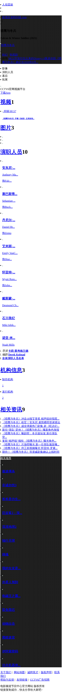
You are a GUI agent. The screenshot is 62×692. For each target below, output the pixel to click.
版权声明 (46, 672)
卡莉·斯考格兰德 (18, 350)
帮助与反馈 (7, 679)
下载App (5, 92)
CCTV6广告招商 (40, 679)
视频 (5, 102)
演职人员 (11, 152)
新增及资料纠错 (14, 17)
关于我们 (5, 672)
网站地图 (19, 672)
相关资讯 (11, 409)
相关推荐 (5, 458)
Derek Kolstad (16, 354)
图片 (5, 128)
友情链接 (22, 679)
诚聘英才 (32, 672)
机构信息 (11, 370)
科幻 (5, 54)
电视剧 (14, 54)
